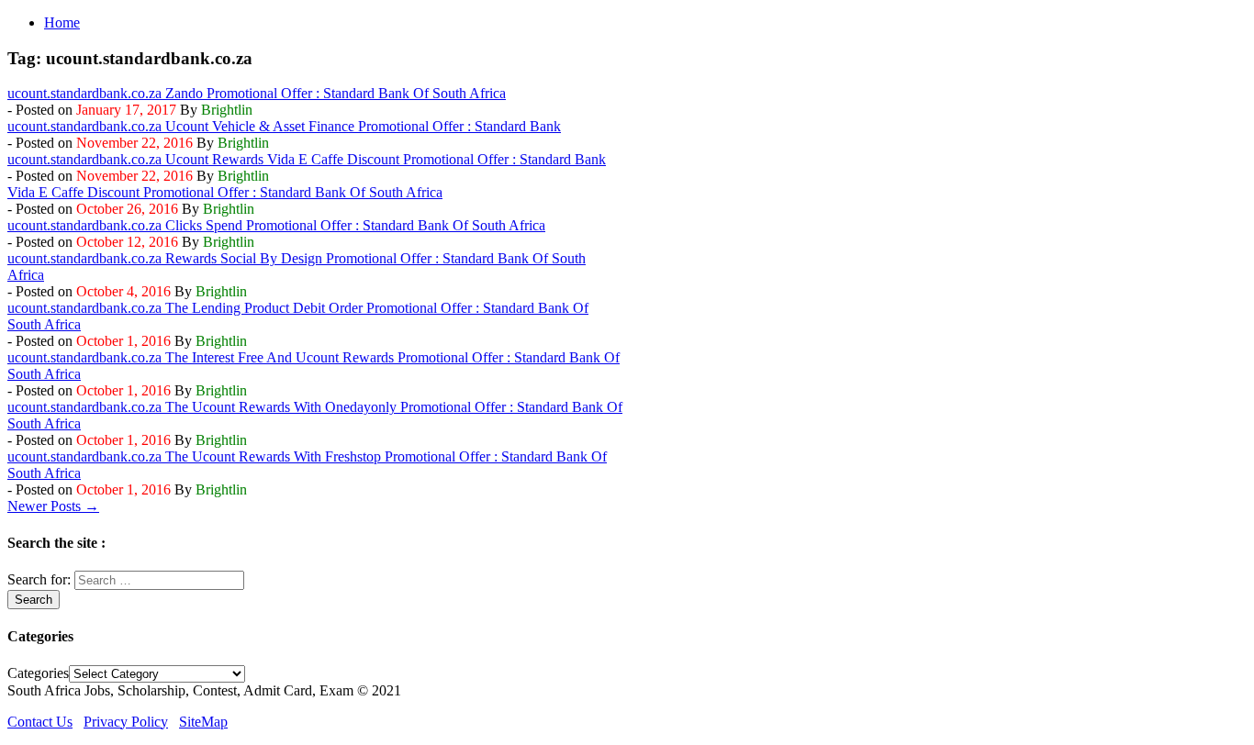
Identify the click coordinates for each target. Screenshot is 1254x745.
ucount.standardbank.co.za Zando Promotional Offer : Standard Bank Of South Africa (256, 93)
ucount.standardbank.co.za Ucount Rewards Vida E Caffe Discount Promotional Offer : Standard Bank (306, 159)
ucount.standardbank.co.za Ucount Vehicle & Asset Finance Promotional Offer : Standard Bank (284, 126)
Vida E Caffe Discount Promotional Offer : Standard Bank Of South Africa (224, 192)
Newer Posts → (53, 506)
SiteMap (203, 721)
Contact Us (40, 721)
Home (62, 22)
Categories (38, 673)
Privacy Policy (126, 721)
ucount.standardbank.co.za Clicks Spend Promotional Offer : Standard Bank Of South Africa (276, 225)
